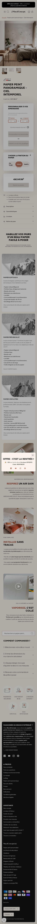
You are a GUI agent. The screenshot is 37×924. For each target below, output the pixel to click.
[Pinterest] (25, 468)
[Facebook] (11, 468)
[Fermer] (33, 455)
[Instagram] (20, 468)
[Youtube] (16, 468)
